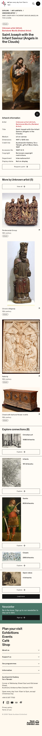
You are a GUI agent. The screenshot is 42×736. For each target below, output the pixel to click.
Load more (21, 596)
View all (19, 186)
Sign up (19, 617)
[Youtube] (12, 702)
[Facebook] (3, 702)
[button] (21, 215)
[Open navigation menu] (38, 4)
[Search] (33, 4)
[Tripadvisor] (16, 702)
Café (5, 640)
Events (7, 636)
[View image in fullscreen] (37, 114)
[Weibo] (20, 702)
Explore (19, 452)
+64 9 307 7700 (8, 697)
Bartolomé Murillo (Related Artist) (16, 31)
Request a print (19, 167)
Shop (6, 644)
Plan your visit (12, 628)
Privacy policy (7, 707)
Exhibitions (10, 632)
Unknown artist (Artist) (12, 28)
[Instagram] (7, 702)
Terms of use (7, 710)
